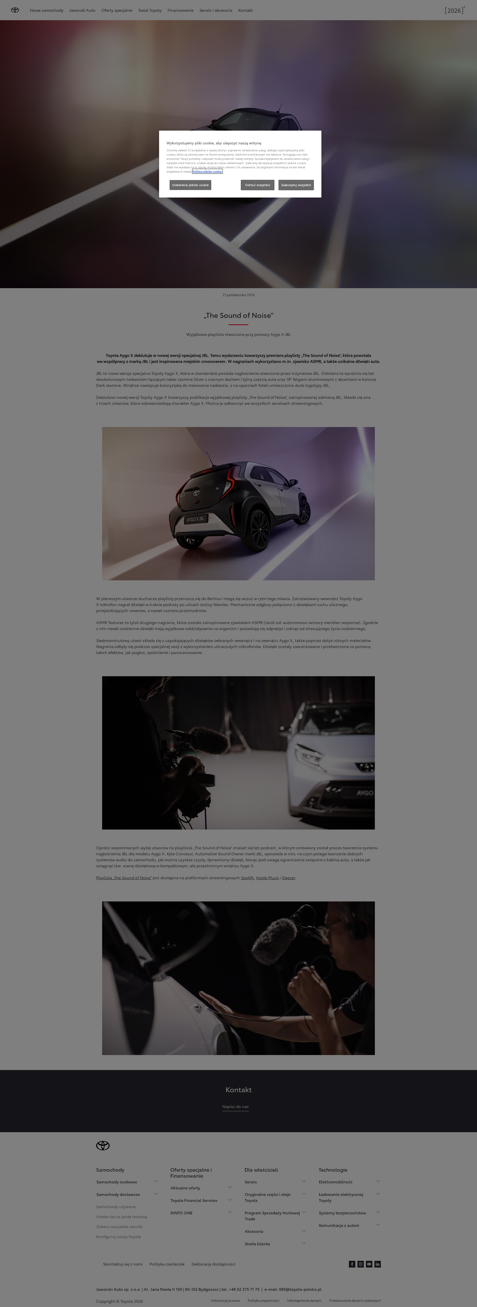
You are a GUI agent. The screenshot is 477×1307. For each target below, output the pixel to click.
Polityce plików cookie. (207, 171)
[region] (240, 164)
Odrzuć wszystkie (257, 185)
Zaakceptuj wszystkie (296, 185)
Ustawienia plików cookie (190, 185)
